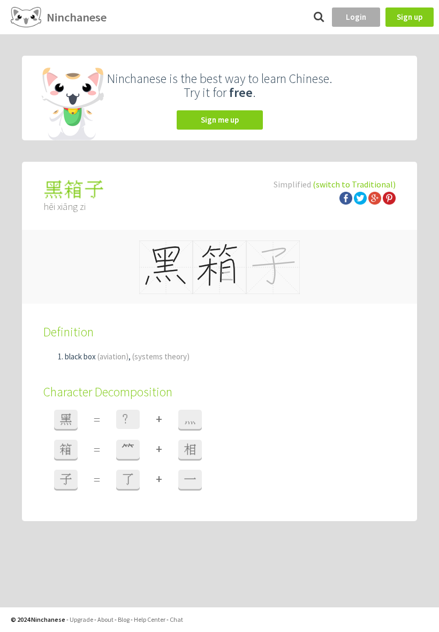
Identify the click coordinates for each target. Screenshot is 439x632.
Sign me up (220, 120)
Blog (124, 619)
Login (356, 17)
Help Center (149, 619)
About (105, 619)
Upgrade (81, 619)
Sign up (409, 17)
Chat (176, 619)
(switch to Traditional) (354, 184)
